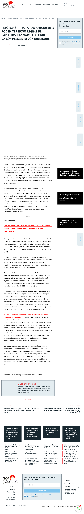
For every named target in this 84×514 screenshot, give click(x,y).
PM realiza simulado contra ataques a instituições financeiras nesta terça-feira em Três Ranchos (32, 461)
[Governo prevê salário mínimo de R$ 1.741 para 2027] (70, 212)
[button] (82, 4)
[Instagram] (67, 4)
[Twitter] (65, 6)
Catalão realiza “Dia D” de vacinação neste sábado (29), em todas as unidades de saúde (71, 454)
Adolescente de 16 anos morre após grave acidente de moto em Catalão (71, 461)
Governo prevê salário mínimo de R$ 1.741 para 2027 (68, 222)
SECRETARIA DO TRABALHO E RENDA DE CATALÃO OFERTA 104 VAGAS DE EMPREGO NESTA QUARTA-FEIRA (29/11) (62, 410)
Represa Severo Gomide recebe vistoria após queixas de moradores (32, 453)
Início (3, 18)
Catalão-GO (11, 18)
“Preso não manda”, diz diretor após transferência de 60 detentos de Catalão (51, 461)
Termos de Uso (75, 41)
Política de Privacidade (71, 43)
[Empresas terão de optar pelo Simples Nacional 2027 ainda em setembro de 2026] (70, 162)
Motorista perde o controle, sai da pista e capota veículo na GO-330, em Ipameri (32, 433)
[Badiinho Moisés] (3, 45)
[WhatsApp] (48, 45)
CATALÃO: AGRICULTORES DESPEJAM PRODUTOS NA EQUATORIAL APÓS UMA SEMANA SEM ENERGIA (21, 410)
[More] (52, 45)
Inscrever (70, 37)
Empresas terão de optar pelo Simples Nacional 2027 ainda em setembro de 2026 (70, 173)
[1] (78, 510)
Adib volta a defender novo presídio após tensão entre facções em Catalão (12, 454)
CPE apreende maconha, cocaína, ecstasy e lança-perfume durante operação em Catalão (71, 447)
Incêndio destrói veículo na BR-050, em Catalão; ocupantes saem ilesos (51, 453)
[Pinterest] (43, 45)
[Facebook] (65, 4)
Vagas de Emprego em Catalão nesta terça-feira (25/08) (11, 460)
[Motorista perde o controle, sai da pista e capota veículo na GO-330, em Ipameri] (70, 186)
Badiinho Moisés (10, 45)
